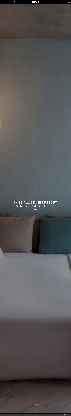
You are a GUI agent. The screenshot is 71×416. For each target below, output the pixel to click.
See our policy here (41, 414)
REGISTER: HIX (19, 2)
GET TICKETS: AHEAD (8, 2)
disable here (49, 414)
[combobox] (60, 2)
